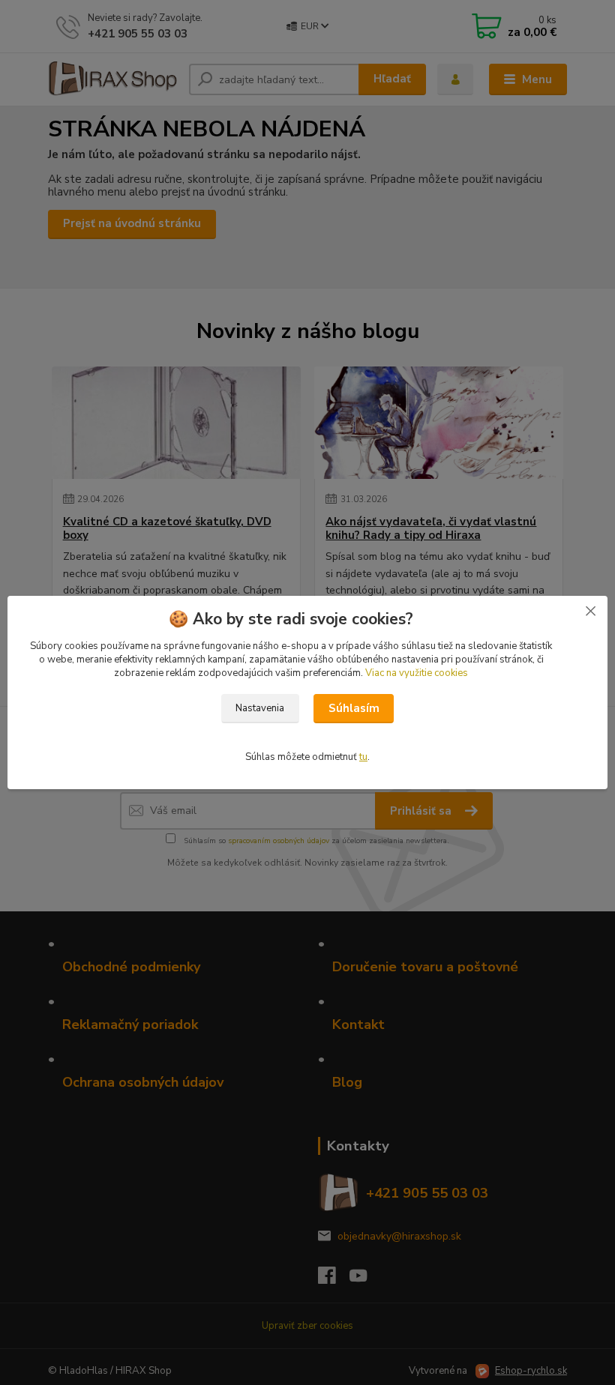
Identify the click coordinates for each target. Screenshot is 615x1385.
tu (363, 757)
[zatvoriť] (590, 611)
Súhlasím (354, 708)
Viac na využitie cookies (416, 673)
